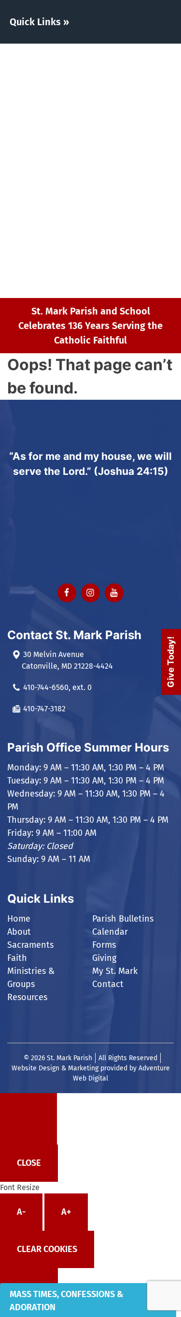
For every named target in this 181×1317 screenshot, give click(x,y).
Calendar (110, 931)
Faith (103, 121)
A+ (66, 1212)
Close (29, 1163)
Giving (105, 242)
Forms (105, 219)
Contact (109, 286)
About (105, 76)
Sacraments (116, 99)
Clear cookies (47, 1249)
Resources (113, 197)
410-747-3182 (44, 708)
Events (106, 175)
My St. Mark (115, 264)
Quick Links (35, 22)
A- (21, 1212)
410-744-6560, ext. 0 (57, 687)
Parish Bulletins (122, 918)
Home (103, 54)
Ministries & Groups (117, 148)
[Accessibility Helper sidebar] (28, 1119)
